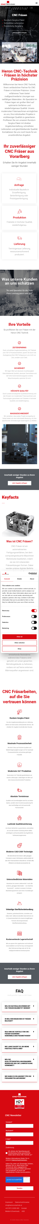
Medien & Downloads (12, 1211)
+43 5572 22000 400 (12, 1208)
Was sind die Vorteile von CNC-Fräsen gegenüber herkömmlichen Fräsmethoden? (17, 1034)
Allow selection (19, 643)
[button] (36, 2)
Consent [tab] (7, 579)
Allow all (19, 636)
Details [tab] (19, 579)
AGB (23, 1211)
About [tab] (32, 579)
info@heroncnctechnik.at (13, 1205)
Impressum (9, 1202)
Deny (19, 649)
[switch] (34, 616)
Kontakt (24, 1208)
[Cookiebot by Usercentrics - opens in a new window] (28, 573)
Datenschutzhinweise (22, 1202)
